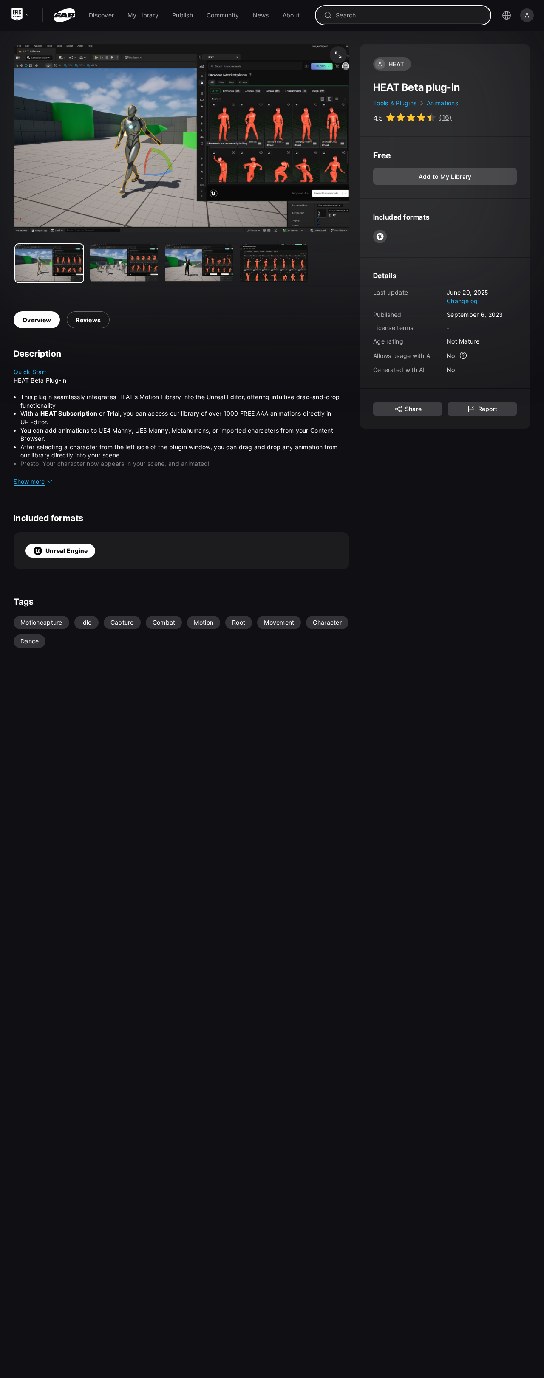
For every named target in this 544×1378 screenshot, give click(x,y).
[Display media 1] (124, 263)
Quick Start (30, 371)
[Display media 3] (274, 263)
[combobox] (409, 15)
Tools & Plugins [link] (394, 103)
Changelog (462, 300)
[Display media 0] (49, 263)
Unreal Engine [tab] (66, 550)
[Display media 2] (199, 263)
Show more (29, 481)
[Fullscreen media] (338, 54)
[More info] (464, 356)
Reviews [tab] (88, 320)
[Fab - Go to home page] (64, 15)
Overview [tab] (37, 320)
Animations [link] (442, 103)
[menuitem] (101, 15)
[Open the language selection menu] (506, 15)
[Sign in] (527, 15)
